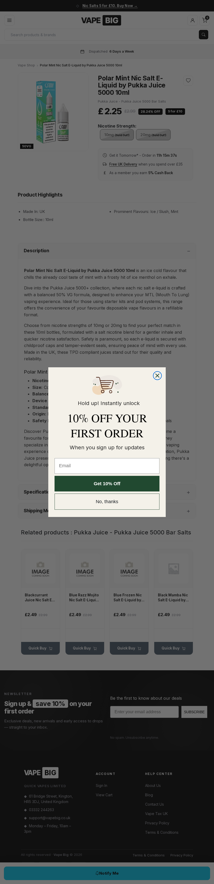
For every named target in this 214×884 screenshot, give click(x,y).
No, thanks (107, 501)
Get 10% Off (107, 483)
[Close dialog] (157, 375)
